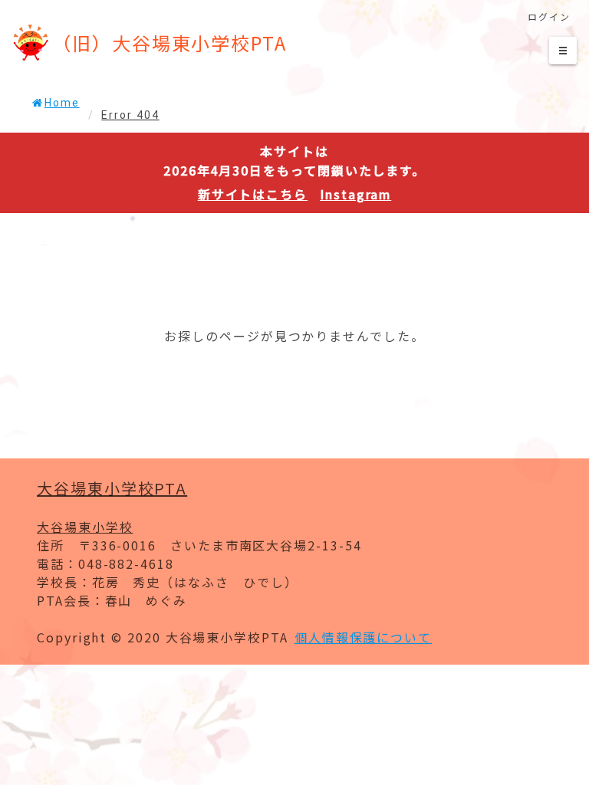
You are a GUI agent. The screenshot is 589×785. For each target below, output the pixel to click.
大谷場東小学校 (85, 526)
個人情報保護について (363, 637)
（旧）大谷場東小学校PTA (169, 42)
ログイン (549, 16)
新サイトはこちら (253, 194)
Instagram (355, 194)
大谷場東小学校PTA (112, 488)
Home (62, 103)
